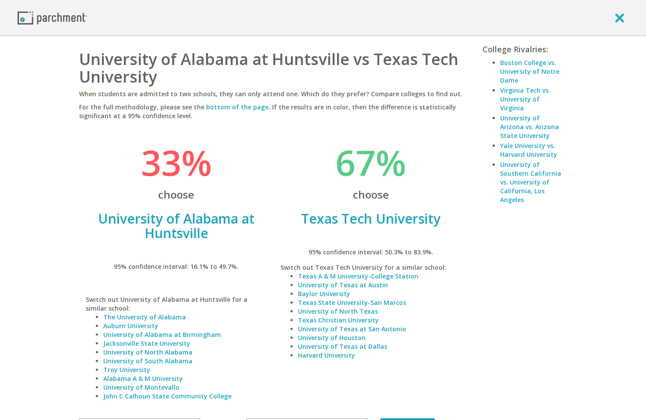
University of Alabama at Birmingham (162, 334)
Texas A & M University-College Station (358, 276)
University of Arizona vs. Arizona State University (529, 127)
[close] (619, 17)
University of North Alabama (147, 352)
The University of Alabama (144, 317)
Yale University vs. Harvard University (528, 150)
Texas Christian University (338, 320)
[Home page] (52, 17)
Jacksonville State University (146, 343)
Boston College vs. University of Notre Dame (529, 71)
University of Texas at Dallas (342, 346)
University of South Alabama (147, 361)
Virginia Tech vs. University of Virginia (525, 99)
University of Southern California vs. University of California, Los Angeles (530, 182)
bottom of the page (237, 107)
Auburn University (130, 326)
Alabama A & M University (143, 378)
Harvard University (326, 355)
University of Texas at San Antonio (352, 329)
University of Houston (332, 337)
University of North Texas (338, 311)
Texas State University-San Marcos (352, 302)
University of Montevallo (141, 387)
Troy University (126, 370)
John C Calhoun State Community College (167, 396)
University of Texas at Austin (343, 285)
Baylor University (324, 294)
